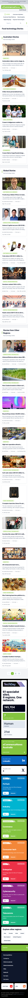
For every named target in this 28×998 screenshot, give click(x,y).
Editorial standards (8, 965)
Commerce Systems (18, 14)
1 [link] (12, 673)
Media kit (13, 793)
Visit (5, 793)
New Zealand (7, 937)
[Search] (20, 23)
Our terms (6, 979)
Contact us (6, 958)
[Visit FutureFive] (9, 843)
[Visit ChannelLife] (9, 800)
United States (7, 940)
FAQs (4, 969)
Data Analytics (21, 17)
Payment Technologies (18, 19)
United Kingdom (17, 937)
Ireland (22, 933)
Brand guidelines (7, 955)
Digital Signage (7, 19)
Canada (11, 933)
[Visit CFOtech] (9, 778)
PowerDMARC (4, 996)
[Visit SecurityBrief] (9, 886)
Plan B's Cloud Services (7, 994)
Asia (5, 933)
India (16, 933)
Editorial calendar (7, 962)
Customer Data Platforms (9, 17)
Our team (5, 975)
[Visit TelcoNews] (9, 907)
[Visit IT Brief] (9, 864)
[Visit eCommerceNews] (9, 821)
